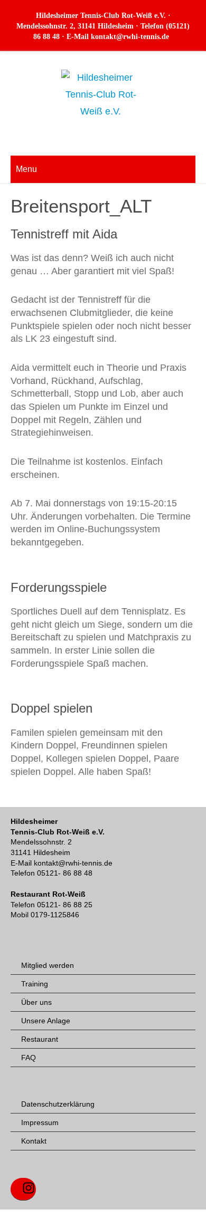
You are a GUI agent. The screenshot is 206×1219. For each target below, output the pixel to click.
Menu (26, 169)
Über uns (36, 1002)
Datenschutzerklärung (58, 1104)
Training (34, 984)
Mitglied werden (47, 965)
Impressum (40, 1122)
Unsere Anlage (45, 1020)
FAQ (28, 1057)
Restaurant (39, 1039)
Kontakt (33, 1141)
